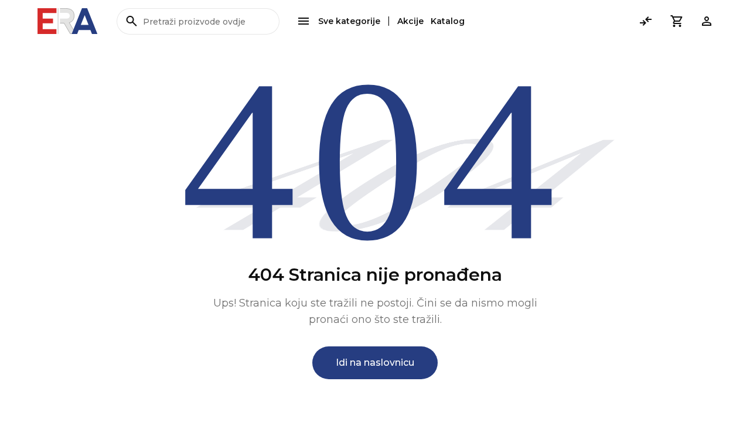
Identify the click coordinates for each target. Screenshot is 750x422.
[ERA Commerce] (68, 21)
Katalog (448, 21)
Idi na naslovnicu (375, 362)
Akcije (410, 21)
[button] (676, 21)
